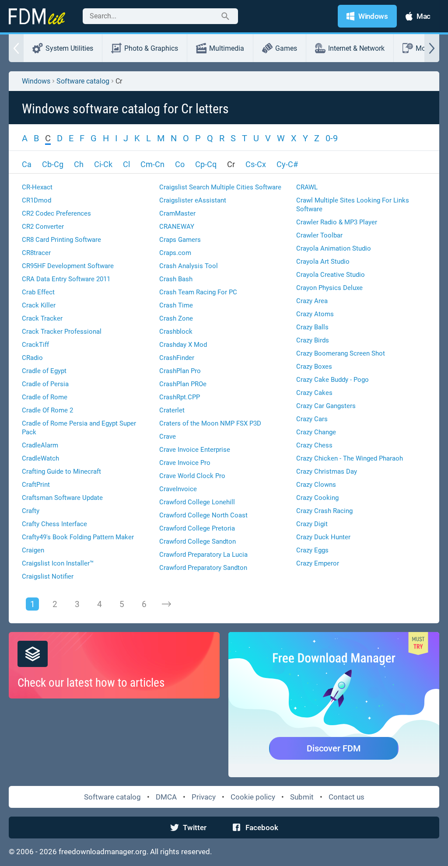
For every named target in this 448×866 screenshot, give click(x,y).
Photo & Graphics (151, 48)
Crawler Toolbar (319, 235)
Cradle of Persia (45, 384)
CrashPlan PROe (182, 384)
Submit (302, 797)
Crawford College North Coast (203, 515)
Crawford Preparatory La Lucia (203, 555)
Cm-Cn (152, 164)
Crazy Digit (312, 524)
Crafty (30, 511)
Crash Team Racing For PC (198, 292)
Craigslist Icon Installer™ (58, 563)
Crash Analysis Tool (188, 266)
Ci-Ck (103, 164)
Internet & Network (356, 48)
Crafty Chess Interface (54, 524)
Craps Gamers (180, 240)
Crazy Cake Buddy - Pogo (332, 380)
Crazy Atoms (315, 314)
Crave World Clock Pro (192, 476)
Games (286, 48)
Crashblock (175, 331)
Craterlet (172, 410)
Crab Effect (38, 292)
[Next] (166, 604)
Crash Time (176, 305)
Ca (27, 164)
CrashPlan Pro (180, 371)
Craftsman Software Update (62, 498)
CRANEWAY (176, 226)
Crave (167, 436)
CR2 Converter (43, 226)
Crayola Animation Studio (333, 248)
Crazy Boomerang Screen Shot (340, 353)
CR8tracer (36, 253)
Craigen (33, 550)
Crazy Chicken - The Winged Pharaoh (349, 458)
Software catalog (82, 81)
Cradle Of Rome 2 (47, 410)
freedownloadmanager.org (103, 851)
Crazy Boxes (314, 366)
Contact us (346, 797)
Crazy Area (312, 301)
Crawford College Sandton (197, 541)
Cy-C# (287, 164)
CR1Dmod (36, 200)
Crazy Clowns (316, 485)
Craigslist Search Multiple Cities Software (220, 187)
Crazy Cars (312, 419)
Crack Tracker (42, 318)
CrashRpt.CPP (179, 397)
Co (180, 164)
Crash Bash (175, 279)
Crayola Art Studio (323, 261)
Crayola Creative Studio (330, 275)
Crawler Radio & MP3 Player (336, 222)
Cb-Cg (52, 164)
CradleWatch (40, 458)
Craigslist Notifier (48, 576)
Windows (36, 81)
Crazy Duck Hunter (323, 537)
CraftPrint (36, 485)
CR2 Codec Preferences (56, 213)
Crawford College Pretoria (197, 528)
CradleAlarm (40, 445)
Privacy (204, 797)
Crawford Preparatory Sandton (203, 568)
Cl (126, 164)
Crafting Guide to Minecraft (61, 471)
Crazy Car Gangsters (326, 406)
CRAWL (307, 187)
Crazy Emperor (317, 563)
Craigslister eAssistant (192, 200)
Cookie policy (253, 797)
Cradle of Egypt (44, 371)
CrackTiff (35, 345)
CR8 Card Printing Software (61, 240)
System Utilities (69, 48)
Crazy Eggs (312, 550)
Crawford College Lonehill (197, 502)
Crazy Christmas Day (326, 471)
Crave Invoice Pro (184, 463)
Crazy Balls (312, 327)
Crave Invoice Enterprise (194, 450)
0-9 (332, 138)
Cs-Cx (255, 164)
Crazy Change (316, 432)
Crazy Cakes (314, 393)
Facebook (261, 827)
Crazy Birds (312, 340)
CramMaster (177, 213)
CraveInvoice (178, 489)
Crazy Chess (314, 445)
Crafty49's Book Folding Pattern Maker (78, 537)
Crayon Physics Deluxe (329, 288)
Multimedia (226, 48)
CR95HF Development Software (68, 266)
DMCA (166, 797)
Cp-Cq (206, 164)
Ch (79, 164)
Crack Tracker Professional (62, 331)
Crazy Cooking (317, 498)
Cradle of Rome (44, 397)
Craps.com (175, 253)
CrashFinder (176, 358)
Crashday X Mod (183, 345)
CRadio (32, 358)
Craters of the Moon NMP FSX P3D (210, 423)
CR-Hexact (37, 187)
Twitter (194, 827)
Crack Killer (39, 305)
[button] (16, 48)
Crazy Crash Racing (324, 511)
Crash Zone (176, 318)
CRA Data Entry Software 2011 (66, 279)
